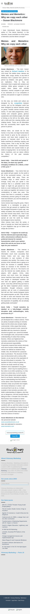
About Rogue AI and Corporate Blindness (14, 540)
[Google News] (15, 440)
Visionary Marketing (15, 598)
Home (4, 7)
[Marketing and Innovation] (8, 3)
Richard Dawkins (18, 71)
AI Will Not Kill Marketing (9, 529)
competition (18, 103)
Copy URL (15, 436)
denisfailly (3, 24)
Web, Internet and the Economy (15, 7)
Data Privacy (21, 600)
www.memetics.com (7, 426)
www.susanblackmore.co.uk (10, 422)
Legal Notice (14, 600)
